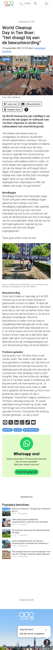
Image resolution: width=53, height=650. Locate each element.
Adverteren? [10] (26, 21)
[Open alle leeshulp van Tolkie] (26, 110)
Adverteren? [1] (26, 497)
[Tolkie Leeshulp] (47, 642)
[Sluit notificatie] (46, 630)
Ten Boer (17, 430)
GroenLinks (7, 430)
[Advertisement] (26, 14)
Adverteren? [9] (26, 600)
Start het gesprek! (26, 471)
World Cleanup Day (31, 430)
